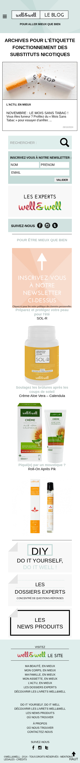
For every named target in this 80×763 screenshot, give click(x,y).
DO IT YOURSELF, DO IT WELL (40, 704)
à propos (40, 723)
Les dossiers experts (40, 687)
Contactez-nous (40, 731)
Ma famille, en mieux (40, 674)
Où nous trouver (40, 717)
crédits (22, 759)
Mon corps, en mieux (40, 670)
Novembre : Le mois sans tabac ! (37, 113)
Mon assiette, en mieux (40, 678)
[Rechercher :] (40, 142)
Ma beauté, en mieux (40, 666)
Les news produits (40, 713)
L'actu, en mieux (18, 104)
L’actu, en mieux (40, 683)
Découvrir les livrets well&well (40, 691)
